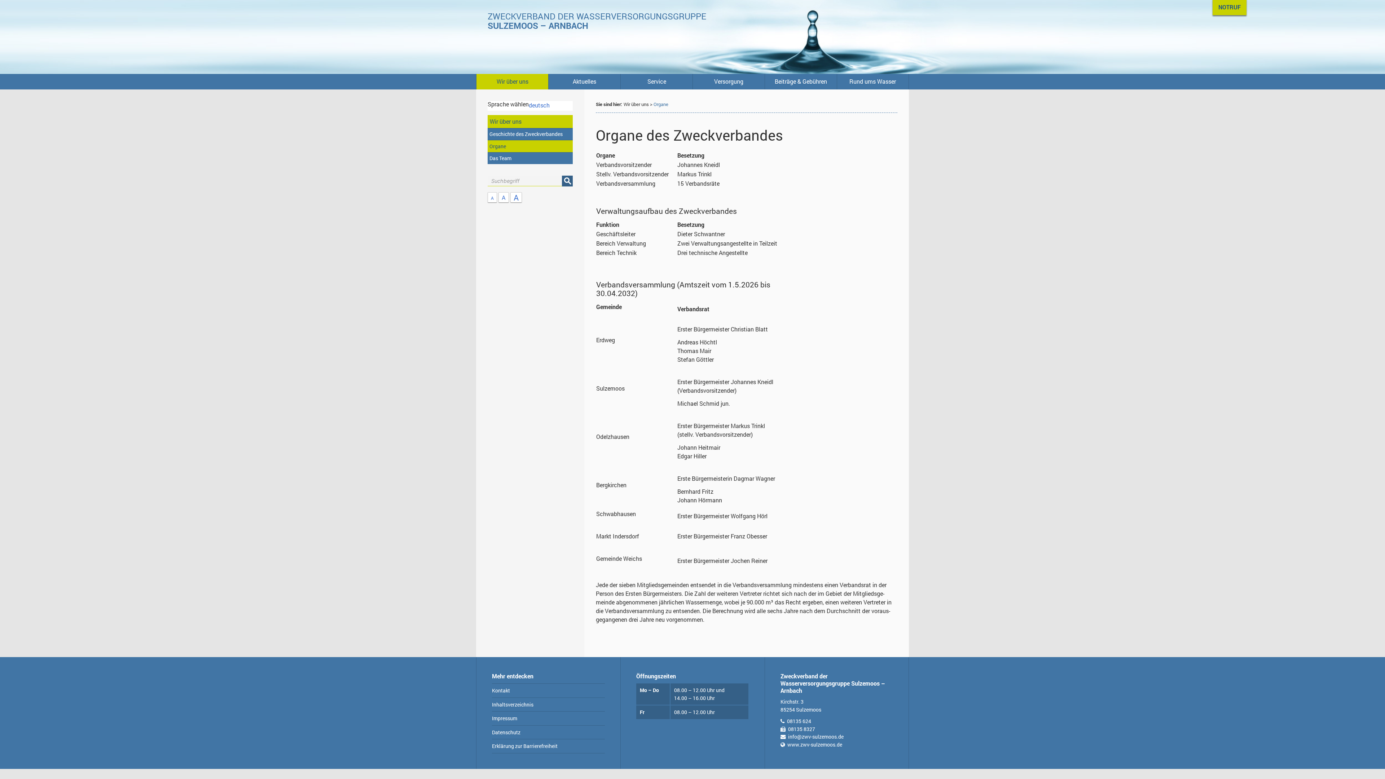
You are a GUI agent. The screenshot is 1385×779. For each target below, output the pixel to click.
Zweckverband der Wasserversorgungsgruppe (597, 21)
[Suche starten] (567, 181)
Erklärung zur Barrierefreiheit (525, 746)
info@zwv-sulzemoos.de (816, 736)
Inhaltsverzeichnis (512, 704)
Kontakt (501, 690)
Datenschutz (506, 732)
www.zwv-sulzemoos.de (814, 744)
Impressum (504, 718)
